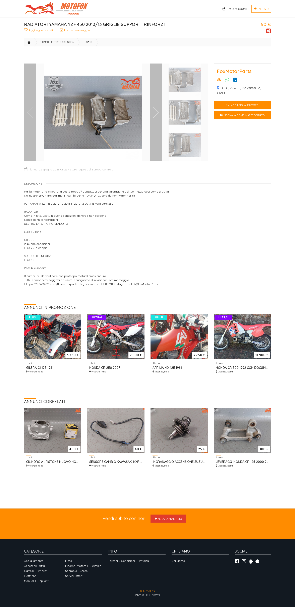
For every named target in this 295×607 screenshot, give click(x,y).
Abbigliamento (34, 561)
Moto (68, 561)
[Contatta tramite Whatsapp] (227, 80)
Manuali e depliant (36, 581)
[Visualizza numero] (236, 80)
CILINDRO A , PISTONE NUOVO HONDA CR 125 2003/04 (52, 462)
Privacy (144, 561)
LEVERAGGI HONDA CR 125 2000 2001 (242, 462)
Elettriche (30, 576)
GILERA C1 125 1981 (39, 368)
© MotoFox (147, 591)
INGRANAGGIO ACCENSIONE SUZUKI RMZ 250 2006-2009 (179, 462)
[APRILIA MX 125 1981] (179, 336)
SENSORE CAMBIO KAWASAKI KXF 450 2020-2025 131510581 (115, 462)
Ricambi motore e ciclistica (57, 41)
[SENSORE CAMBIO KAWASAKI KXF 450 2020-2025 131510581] (115, 430)
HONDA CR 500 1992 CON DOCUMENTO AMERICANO (242, 368)
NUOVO (262, 8)
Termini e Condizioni (121, 561)
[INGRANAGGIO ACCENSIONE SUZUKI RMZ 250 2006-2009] (179, 430)
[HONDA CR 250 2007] (115, 336)
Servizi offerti (74, 576)
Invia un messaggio (77, 30)
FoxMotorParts (234, 71)
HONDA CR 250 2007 (104, 368)
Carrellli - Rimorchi (36, 571)
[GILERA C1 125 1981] (52, 336)
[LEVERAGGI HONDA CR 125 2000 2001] (242, 430)
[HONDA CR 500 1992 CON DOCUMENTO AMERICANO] (242, 336)
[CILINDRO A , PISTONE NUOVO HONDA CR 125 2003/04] (52, 430)
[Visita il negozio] (219, 80)
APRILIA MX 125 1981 (167, 368)
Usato (88, 41)
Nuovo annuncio (170, 518)
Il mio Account (236, 8)
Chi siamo (178, 561)
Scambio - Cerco (76, 571)
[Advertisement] (139, 55)
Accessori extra (34, 566)
